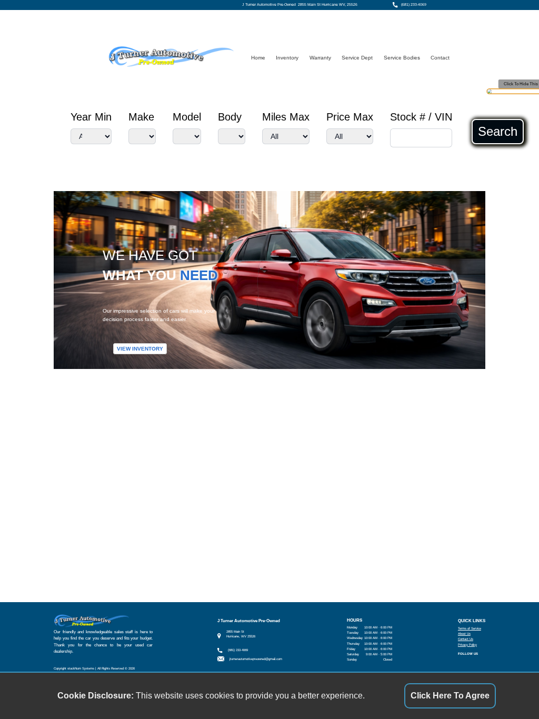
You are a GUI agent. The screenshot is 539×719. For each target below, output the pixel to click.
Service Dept (357, 58)
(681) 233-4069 (413, 5)
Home (258, 58)
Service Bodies (402, 58)
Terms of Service (469, 628)
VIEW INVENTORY (140, 349)
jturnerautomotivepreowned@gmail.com (255, 659)
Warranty (320, 58)
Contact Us (465, 639)
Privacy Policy (467, 644)
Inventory (287, 58)
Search (497, 131)
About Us (464, 633)
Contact (440, 58)
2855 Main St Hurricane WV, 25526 (327, 5)
